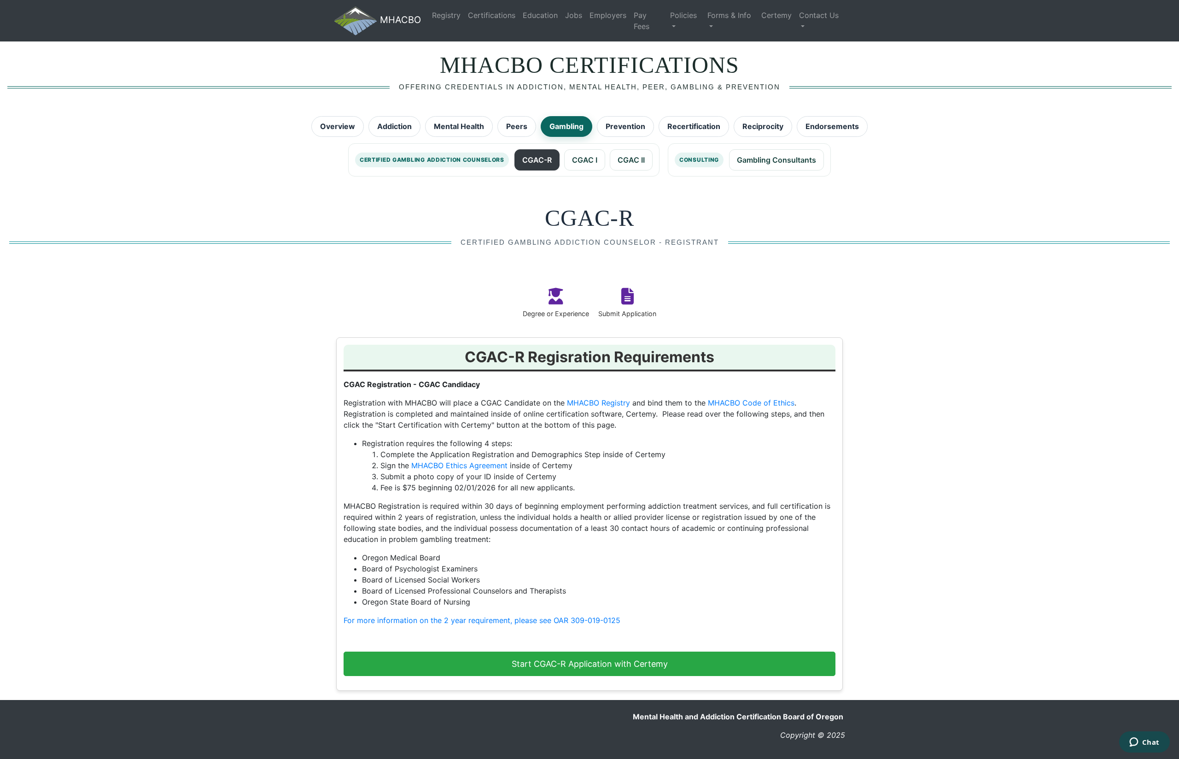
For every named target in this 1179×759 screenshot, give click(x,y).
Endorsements (832, 126)
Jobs (573, 15)
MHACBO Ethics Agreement (459, 465)
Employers (608, 15)
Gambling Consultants (776, 160)
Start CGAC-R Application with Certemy (590, 664)
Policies (683, 15)
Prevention (625, 126)
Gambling (566, 126)
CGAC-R (537, 160)
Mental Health (459, 126)
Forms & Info (729, 15)
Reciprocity (762, 126)
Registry (446, 15)
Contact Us (819, 15)
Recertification (693, 126)
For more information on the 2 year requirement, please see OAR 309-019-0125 (482, 620)
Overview (337, 126)
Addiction (394, 126)
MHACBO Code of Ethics (751, 402)
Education (540, 15)
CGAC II (631, 160)
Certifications (491, 15)
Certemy (776, 15)
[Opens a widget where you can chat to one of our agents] (1144, 742)
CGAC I (584, 160)
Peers (516, 126)
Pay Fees (641, 21)
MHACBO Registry (598, 402)
